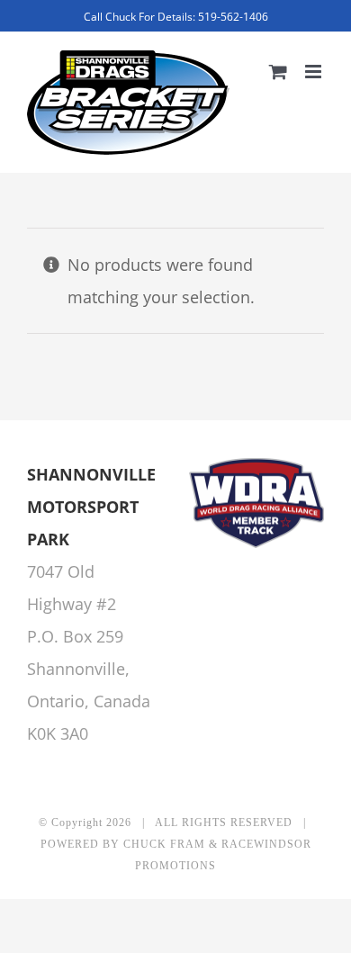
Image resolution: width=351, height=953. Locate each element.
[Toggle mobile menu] (314, 71)
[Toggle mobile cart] (278, 71)
